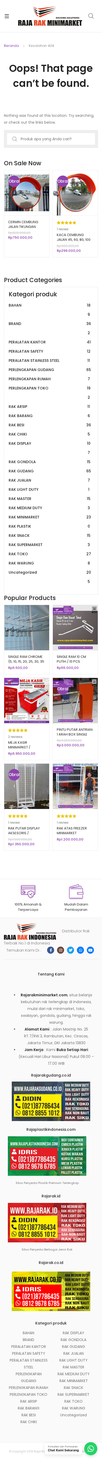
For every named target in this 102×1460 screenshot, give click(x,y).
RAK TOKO (50, 554)
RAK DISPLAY (49, 448)
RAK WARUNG (49, 563)
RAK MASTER (49, 498)
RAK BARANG (49, 415)
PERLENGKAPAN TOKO (49, 393)
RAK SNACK (49, 535)
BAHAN (49, 310)
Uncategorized (50, 577)
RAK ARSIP (49, 406)
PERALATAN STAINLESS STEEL (49, 360)
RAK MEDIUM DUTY (49, 508)
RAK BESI (50, 425)
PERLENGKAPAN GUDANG (50, 369)
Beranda (11, 45)
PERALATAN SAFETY (49, 351)
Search (91, 16)
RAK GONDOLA (49, 461)
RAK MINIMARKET (50, 517)
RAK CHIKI (49, 434)
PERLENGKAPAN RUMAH (49, 379)
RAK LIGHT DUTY (49, 489)
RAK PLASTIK (49, 526)
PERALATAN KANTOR (50, 342)
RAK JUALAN (49, 480)
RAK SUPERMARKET (49, 544)
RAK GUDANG (50, 471)
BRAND (50, 328)
